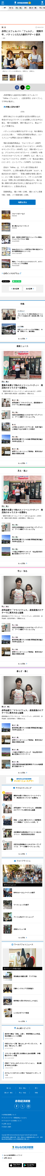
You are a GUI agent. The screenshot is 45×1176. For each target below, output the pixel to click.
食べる (11, 8)
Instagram (28, 1106)
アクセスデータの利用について (12, 1121)
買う (25, 8)
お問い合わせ (7, 1124)
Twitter (22, 1106)
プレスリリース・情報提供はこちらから (15, 1118)
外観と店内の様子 (13, 107)
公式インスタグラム (11, 273)
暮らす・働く (33, 8)
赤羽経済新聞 (21, 2)
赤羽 (4, 38)
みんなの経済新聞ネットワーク (22, 1147)
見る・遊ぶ (19, 8)
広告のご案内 (7, 1127)
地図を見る (22, 202)
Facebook (16, 1106)
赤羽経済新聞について (9, 1114)
